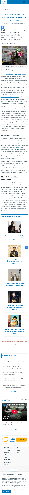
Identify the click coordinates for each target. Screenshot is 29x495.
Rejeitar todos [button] (19, 489)
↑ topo (14, 445)
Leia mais (18, 486)
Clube (5, 457)
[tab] (5, 400)
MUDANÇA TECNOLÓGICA (6, 399)
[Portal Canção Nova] (4, 2)
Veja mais (14, 391)
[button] (2, 27)
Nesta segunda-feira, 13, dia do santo (15, 74)
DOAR (14, 470)
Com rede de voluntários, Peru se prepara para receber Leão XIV (12, 367)
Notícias (4, 9)
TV (17, 447)
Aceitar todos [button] (6, 491)
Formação (7, 450)
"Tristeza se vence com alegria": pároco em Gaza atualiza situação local (13, 386)
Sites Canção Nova (27, 2)
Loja (18, 452)
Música (6, 455)
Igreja (8, 9)
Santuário (7, 459)
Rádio (18, 450)
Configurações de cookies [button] (8, 489)
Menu (24, 2)
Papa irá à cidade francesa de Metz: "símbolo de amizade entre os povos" (13, 361)
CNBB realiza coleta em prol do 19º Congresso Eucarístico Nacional (12, 379)
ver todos (14, 429)
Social (6, 464)
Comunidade (7, 462)
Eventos (6, 447)
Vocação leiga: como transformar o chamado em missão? (12, 373)
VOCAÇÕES (23, 400)
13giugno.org (16, 147)
